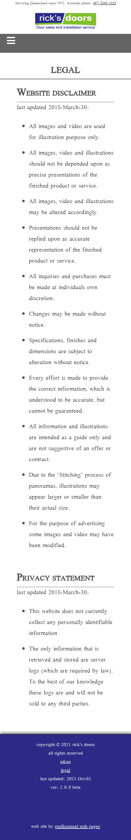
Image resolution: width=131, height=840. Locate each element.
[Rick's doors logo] (65, 28)
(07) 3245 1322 (104, 3)
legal (65, 770)
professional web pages (77, 826)
